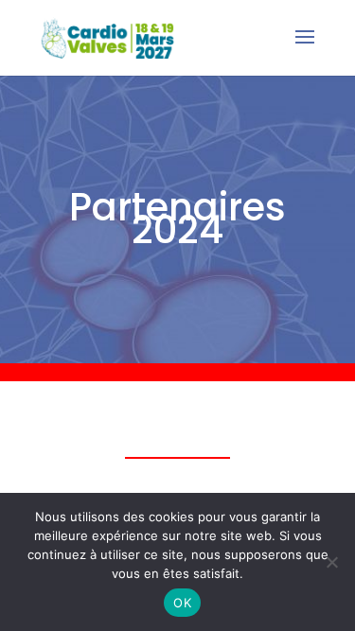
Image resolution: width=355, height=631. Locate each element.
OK (182, 602)
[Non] (331, 561)
